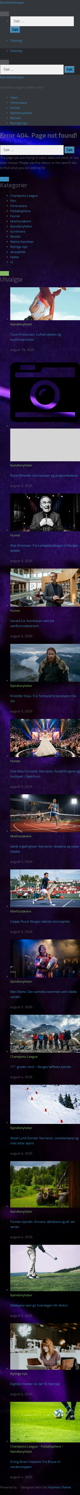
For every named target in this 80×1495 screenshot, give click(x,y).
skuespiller (18, 252)
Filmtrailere (18, 103)
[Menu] (4, 13)
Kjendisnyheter (21, 113)
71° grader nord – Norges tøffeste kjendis (40, 1067)
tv (11, 262)
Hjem (14, 98)
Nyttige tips (18, 123)
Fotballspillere (20, 211)
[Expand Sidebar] (4, 179)
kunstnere (17, 231)
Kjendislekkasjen (12, 2)
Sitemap (16, 41)
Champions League (24, 196)
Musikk (15, 118)
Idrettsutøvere (20, 221)
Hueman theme (59, 1487)
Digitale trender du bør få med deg (35, 1384)
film (13, 201)
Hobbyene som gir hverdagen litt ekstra (39, 1305)
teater (14, 257)
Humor (15, 108)
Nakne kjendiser (22, 242)
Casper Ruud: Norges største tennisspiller (40, 921)
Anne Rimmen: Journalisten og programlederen (44, 475)
